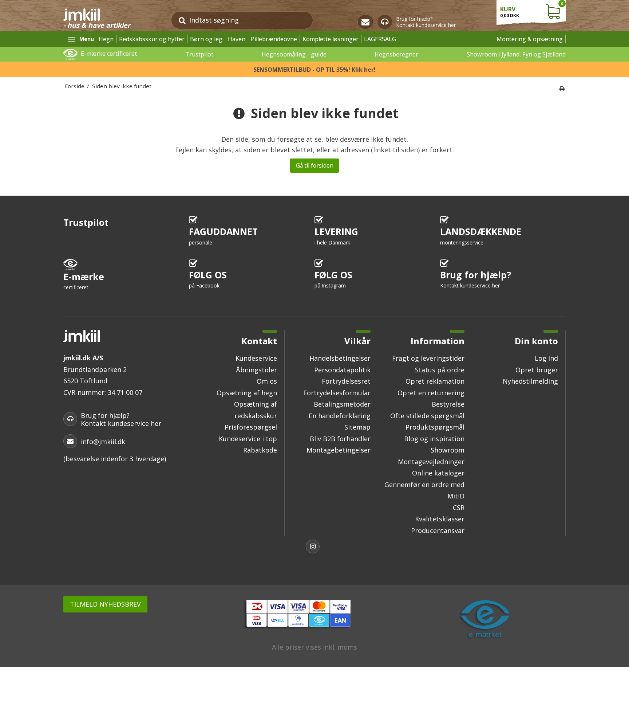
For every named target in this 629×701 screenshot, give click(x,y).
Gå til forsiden (314, 165)
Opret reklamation (435, 381)
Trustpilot (199, 54)
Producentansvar (437, 530)
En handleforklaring (340, 415)
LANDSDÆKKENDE (480, 235)
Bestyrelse (448, 404)
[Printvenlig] (562, 88)
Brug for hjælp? (475, 279)
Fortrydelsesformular (337, 392)
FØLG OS (208, 279)
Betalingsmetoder (342, 404)
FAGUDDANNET (223, 235)
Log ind (546, 358)
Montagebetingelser (338, 450)
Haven (236, 39)
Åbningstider (256, 369)
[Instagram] (314, 547)
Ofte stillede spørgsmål (427, 415)
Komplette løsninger (330, 39)
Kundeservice (256, 358)
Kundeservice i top (248, 438)
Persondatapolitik (342, 369)
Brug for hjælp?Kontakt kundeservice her (426, 22)
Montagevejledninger (431, 461)
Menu (86, 38)
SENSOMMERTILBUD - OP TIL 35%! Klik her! (314, 70)
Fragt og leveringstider (428, 358)
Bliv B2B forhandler (340, 438)
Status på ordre (439, 369)
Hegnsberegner (396, 54)
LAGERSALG (380, 39)
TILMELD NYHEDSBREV (105, 604)
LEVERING (336, 235)
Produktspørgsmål (435, 427)
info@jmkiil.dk (103, 441)
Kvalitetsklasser (439, 518)
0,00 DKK (531, 10)
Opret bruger (536, 369)
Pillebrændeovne (274, 39)
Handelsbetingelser (340, 358)
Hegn (106, 39)
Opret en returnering (430, 392)
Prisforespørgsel (251, 427)
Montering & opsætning (530, 39)
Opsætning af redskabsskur (255, 410)
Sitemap (357, 427)
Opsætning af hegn (247, 392)
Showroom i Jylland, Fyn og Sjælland (516, 54)
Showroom (447, 450)
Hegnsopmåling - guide (294, 54)
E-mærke (83, 280)
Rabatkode (260, 450)
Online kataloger (438, 473)
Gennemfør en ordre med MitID (424, 490)
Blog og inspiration (434, 438)
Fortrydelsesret (346, 381)
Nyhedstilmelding (530, 381)
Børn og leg (206, 39)
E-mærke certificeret (109, 54)
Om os (267, 381)
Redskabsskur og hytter (152, 39)
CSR (458, 507)
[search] (182, 20)
